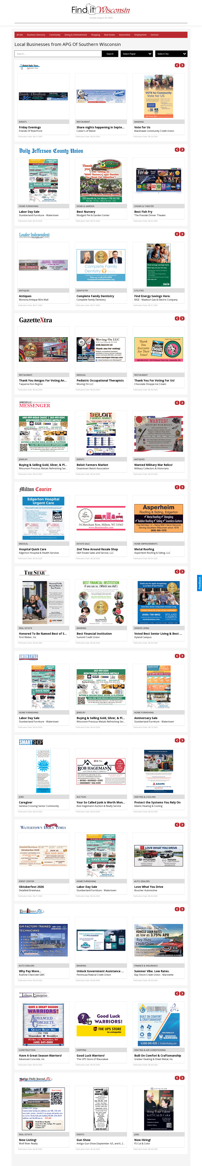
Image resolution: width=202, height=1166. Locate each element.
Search (110, 53)
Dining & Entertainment (75, 34)
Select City (163, 53)
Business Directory (36, 34)
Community (54, 34)
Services (155, 34)
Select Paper (129, 53)
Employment (140, 34)
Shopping (95, 34)
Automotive (124, 34)
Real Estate (109, 34)
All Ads (20, 34)
